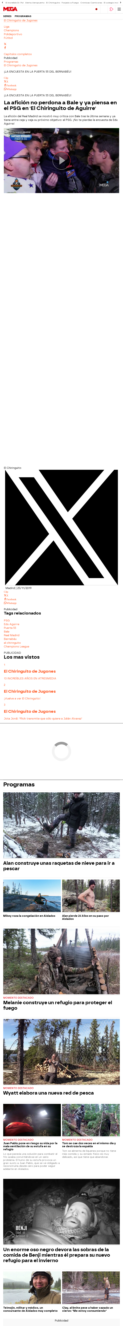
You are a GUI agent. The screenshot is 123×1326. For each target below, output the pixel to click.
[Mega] (16, 9)
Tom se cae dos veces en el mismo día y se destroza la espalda (89, 1145)
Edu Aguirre (11, 624)
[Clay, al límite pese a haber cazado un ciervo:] (91, 1288)
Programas (23, 16)
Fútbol (8, 37)
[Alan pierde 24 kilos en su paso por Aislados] (91, 896)
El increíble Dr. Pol (15, 3)
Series (7, 16)
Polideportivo (13, 34)
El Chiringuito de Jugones (20, 20)
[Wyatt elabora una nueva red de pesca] (61, 1052)
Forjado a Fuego (70, 3)
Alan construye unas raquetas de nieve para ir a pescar (59, 865)
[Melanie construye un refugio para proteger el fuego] (61, 962)
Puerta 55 (10, 627)
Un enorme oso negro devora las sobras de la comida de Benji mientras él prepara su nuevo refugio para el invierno (56, 1255)
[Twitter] (61, 584)
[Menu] (119, 9)
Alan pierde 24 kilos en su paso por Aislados (85, 917)
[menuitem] (61, 27)
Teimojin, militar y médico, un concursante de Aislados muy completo (30, 1309)
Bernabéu (10, 639)
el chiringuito (12, 642)
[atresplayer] (111, 9)
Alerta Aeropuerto (35, 3)
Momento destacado (18, 998)
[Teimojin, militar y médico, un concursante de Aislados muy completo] (32, 1288)
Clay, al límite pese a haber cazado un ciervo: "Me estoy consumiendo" (87, 1309)
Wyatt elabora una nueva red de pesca (48, 1093)
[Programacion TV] (104, 9)
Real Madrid (11, 635)
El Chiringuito (53, 3)
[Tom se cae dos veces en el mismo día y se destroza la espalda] (91, 1120)
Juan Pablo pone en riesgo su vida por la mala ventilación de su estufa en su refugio (30, 1146)
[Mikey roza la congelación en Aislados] (32, 896)
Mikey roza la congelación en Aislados (29, 915)
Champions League (16, 646)
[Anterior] (2, 2)
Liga (6, 26)
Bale (6, 631)
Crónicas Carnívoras (91, 3)
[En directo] (96, 9)
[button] (18, 54)
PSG (7, 620)
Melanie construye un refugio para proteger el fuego (57, 1005)
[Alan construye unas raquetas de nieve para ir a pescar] (61, 825)
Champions (11, 30)
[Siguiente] (120, 2)
